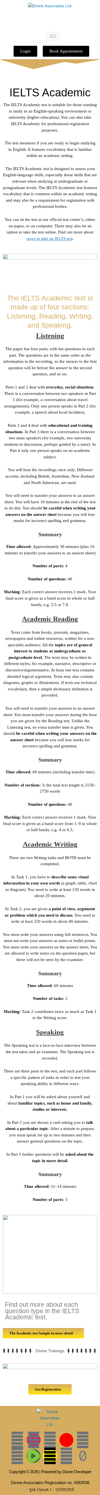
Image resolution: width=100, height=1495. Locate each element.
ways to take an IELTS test (49, 238)
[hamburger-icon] (53, 36)
